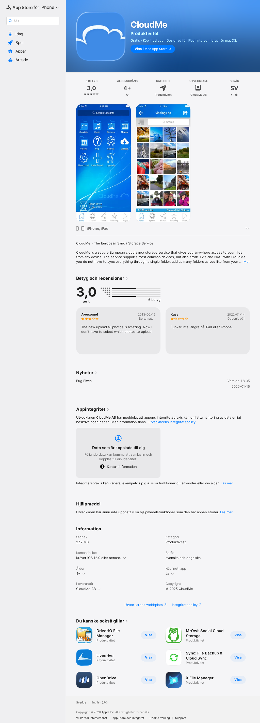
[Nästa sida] (254, 88)
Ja (167, 573)
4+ (78, 573)
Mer (246, 261)
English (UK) (99, 702)
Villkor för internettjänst (91, 718)
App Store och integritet (128, 718)
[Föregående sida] (71, 88)
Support (180, 718)
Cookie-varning (160, 718)
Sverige (81, 702)
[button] (33, 34)
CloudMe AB (86, 589)
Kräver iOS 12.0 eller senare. (98, 558)
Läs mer (227, 483)
